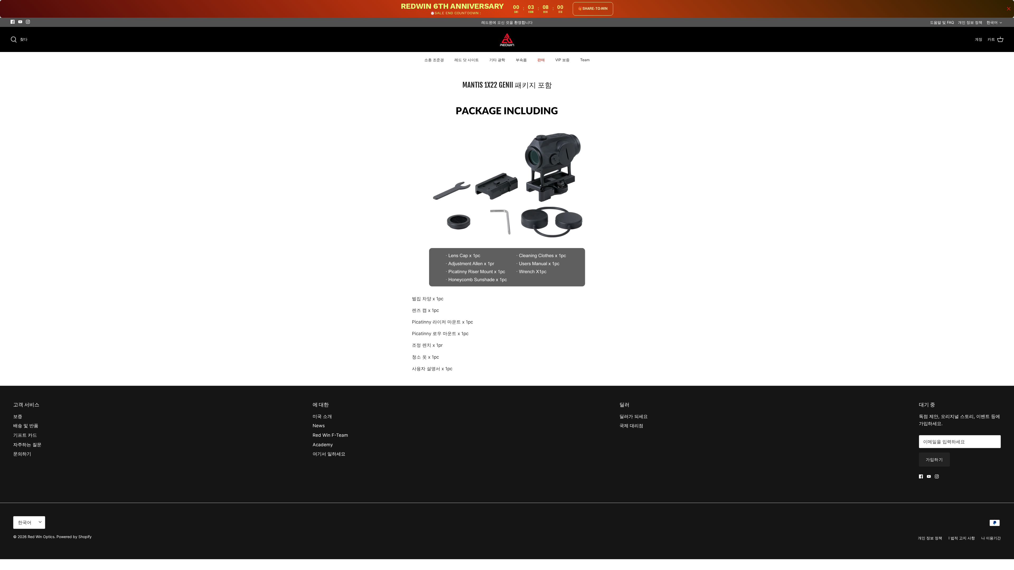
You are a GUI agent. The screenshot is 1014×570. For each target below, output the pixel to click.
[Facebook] (13, 22)
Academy (323, 444)
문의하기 (22, 454)
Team (585, 60)
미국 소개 (322, 416)
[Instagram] (28, 22)
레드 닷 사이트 (466, 60)
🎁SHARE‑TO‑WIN (593, 8)
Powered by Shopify (74, 536)
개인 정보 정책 (970, 22)
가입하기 (934, 459)
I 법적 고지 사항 (962, 538)
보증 (17, 416)
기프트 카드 (25, 435)
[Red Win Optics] (507, 39)
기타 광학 (497, 60)
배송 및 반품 (25, 425)
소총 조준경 (434, 60)
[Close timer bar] (1009, 9)
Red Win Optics (41, 536)
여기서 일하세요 (329, 454)
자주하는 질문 (27, 444)
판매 (541, 60)
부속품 (521, 60)
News (319, 425)
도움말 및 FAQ (942, 22)
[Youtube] (20, 22)
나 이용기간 (991, 538)
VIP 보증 (562, 60)
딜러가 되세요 (633, 416)
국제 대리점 (631, 425)
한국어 (992, 22)
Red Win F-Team (330, 435)
